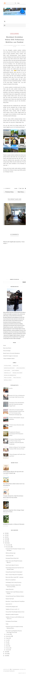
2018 (6, 655)
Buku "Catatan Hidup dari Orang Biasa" (14, 574)
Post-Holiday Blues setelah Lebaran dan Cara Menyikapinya (13, 484)
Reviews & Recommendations (10, 375)
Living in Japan (7, 370)
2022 (6, 541)
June (7, 640)
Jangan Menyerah (9, 589)
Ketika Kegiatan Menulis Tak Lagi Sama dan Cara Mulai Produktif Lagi (13, 472)
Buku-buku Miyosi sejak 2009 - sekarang (14, 577)
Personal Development (17, 372)
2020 (6, 651)
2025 (6, 535)
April (7, 644)
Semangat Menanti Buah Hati (12, 558)
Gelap (7, 623)
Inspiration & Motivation (9, 368)
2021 (6, 542)
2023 (6, 539)
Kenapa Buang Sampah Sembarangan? (14, 572)
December (8, 544)
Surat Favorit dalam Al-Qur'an (12, 565)
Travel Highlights (17, 377)
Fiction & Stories (7, 365)
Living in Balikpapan (20, 368)
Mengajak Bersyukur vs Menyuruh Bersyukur (13, 524)
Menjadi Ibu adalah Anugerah (12, 614)
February (8, 647)
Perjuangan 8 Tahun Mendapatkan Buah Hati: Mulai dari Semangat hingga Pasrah (16, 404)
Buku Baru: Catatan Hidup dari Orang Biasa (15, 601)
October (8, 634)
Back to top (22, 673)
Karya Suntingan (6, 350)
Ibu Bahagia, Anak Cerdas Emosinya (13, 582)
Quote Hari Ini (9, 604)
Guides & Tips (15, 365)
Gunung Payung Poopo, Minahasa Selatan (15, 596)
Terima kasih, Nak (9, 555)
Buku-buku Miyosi (7, 348)
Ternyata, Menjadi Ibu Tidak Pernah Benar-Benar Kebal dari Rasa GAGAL (13, 496)
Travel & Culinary (7, 377)
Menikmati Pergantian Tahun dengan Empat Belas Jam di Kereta (13, 510)
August (7, 638)
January (7, 649)
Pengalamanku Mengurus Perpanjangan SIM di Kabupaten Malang (16, 433)
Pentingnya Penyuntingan (11, 621)
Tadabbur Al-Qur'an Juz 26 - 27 (12, 609)
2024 (6, 537)
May (7, 642)
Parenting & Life (7, 372)
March (7, 645)
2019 (6, 653)
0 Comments (7, 188)
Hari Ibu (11, 388)
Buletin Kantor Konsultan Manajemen (11, 353)
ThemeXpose (16, 669)
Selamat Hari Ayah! (10, 598)
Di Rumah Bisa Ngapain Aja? (12, 606)
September (8, 636)
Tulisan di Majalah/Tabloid (8, 358)
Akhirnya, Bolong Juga (10, 553)
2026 (6, 533)
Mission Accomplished (10, 579)
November (8, 546)
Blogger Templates (9, 671)
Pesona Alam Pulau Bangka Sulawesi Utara (15, 611)
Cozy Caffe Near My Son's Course (12, 222)
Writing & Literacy (8, 380)
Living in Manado (14, 33)
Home (4, 345)
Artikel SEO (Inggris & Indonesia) (10, 355)
